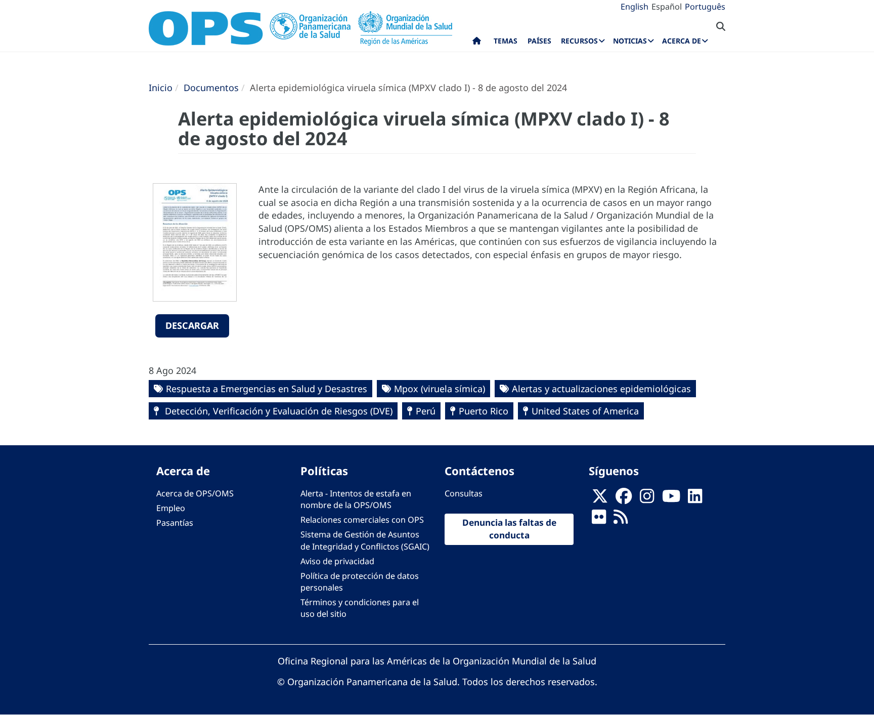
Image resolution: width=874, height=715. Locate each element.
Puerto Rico (483, 411)
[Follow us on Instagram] (647, 499)
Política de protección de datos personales (359, 581)
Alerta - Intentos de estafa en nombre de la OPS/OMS (355, 499)
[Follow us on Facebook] (624, 499)
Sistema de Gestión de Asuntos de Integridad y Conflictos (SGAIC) (364, 540)
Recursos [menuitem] (579, 41)
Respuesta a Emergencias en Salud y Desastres (266, 389)
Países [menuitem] (539, 41)
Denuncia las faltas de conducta (509, 529)
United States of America (585, 411)
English (634, 6)
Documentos (211, 87)
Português (705, 6)
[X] (600, 499)
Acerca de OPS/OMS (195, 493)
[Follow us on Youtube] (671, 499)
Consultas (464, 493)
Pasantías (174, 522)
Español (666, 6)
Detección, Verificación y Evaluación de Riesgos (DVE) (277, 411)
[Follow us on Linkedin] (695, 499)
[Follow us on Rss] (621, 520)
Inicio (160, 87)
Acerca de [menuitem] (681, 41)
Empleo (170, 508)
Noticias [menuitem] (630, 41)
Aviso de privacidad (337, 561)
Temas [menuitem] (505, 41)
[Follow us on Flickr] (599, 520)
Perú (425, 411)
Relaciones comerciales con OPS (362, 519)
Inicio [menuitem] (476, 43)
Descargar (192, 325)
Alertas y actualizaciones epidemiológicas (601, 389)
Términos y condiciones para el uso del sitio (359, 608)
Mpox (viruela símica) (439, 389)
